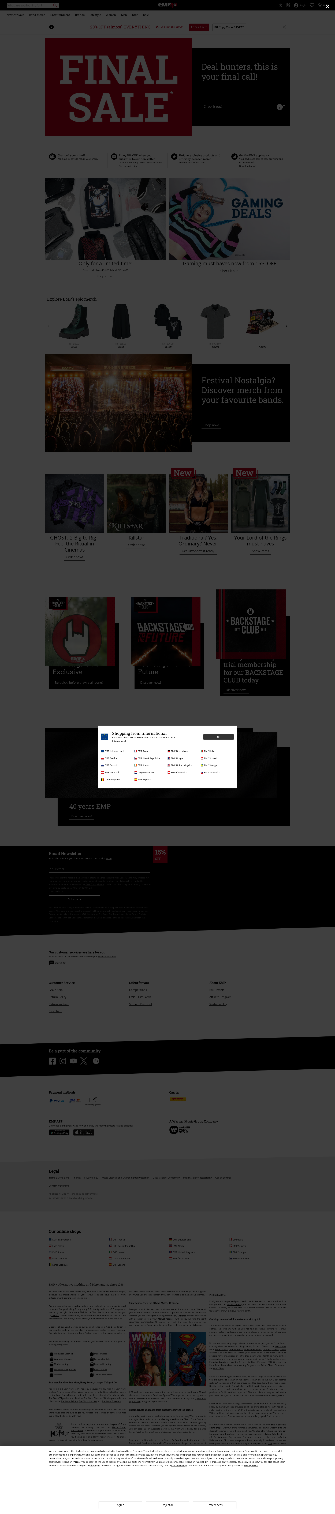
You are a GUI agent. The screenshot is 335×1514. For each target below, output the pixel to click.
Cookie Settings (179, 1465)
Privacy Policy (251, 1465)
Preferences (215, 1505)
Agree (120, 1505)
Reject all (167, 1505)
